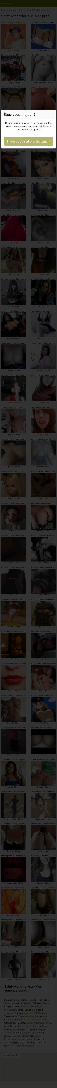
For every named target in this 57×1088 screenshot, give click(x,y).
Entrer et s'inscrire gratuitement (28, 141)
